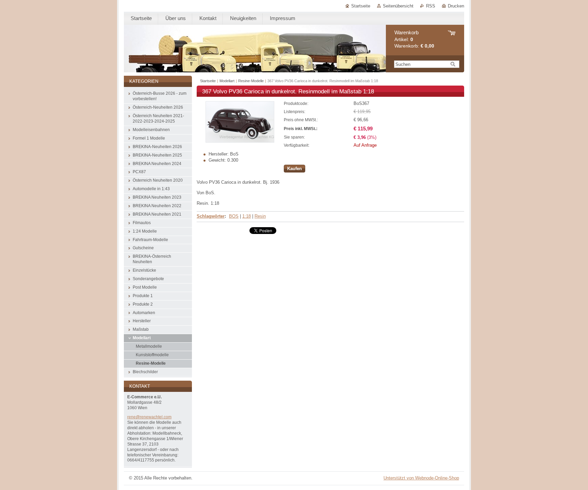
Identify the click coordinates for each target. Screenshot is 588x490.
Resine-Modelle (251, 81)
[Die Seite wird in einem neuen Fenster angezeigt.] (240, 141)
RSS (430, 5)
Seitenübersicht (398, 5)
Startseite (360, 5)
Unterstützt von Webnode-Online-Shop (421, 477)
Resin (260, 216)
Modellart (226, 81)
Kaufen (294, 168)
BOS (234, 216)
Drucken (456, 5)
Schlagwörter (211, 216)
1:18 (246, 216)
